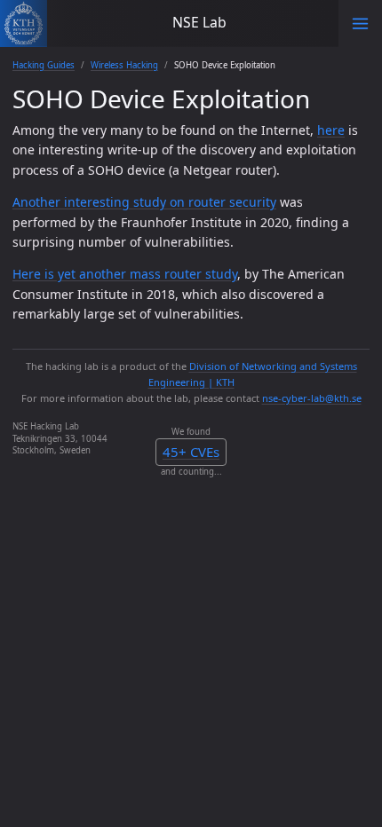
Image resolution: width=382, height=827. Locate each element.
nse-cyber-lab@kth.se (312, 398)
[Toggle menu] (360, 23)
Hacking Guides (43, 65)
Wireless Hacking (124, 65)
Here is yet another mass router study (124, 273)
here (331, 130)
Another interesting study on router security (144, 201)
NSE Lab (199, 22)
